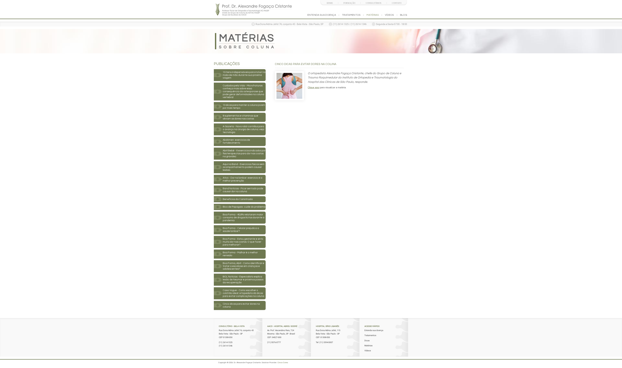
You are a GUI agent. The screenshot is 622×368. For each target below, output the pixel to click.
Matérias (373, 15)
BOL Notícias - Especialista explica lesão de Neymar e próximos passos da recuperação (243, 279)
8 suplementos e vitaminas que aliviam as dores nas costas (240, 117)
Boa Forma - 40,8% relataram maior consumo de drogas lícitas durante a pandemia (243, 217)
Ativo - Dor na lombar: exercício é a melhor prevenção (242, 179)
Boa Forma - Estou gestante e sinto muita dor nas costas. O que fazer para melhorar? (243, 242)
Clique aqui (313, 87)
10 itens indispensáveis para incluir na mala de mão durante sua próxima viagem (244, 75)
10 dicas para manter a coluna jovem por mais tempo (244, 106)
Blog (403, 15)
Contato (396, 3)
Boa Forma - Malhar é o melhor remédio (240, 254)
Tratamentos (351, 15)
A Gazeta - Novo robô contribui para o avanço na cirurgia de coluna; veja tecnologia (243, 129)
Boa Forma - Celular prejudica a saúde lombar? (241, 229)
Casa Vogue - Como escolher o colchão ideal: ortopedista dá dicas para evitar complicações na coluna (243, 293)
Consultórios (373, 3)
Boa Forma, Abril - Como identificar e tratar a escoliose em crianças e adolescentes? (243, 266)
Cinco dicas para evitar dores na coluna (241, 305)
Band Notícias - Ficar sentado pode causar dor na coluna (243, 190)
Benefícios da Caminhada (238, 199)
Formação (349, 3)
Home (330, 3)
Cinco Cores (282, 362)
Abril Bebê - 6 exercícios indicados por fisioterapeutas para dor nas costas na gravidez (244, 153)
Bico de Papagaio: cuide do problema (244, 206)
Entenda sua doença (321, 15)
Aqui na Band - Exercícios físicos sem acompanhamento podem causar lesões (243, 167)
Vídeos (389, 15)
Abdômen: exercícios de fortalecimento (236, 141)
